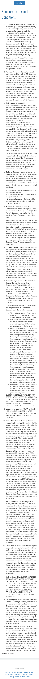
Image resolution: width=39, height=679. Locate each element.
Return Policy (24, 677)
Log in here (19, 3)
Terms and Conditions (12, 674)
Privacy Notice (14, 677)
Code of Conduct (27, 674)
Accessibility (18, 672)
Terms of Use (28, 672)
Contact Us (9, 672)
